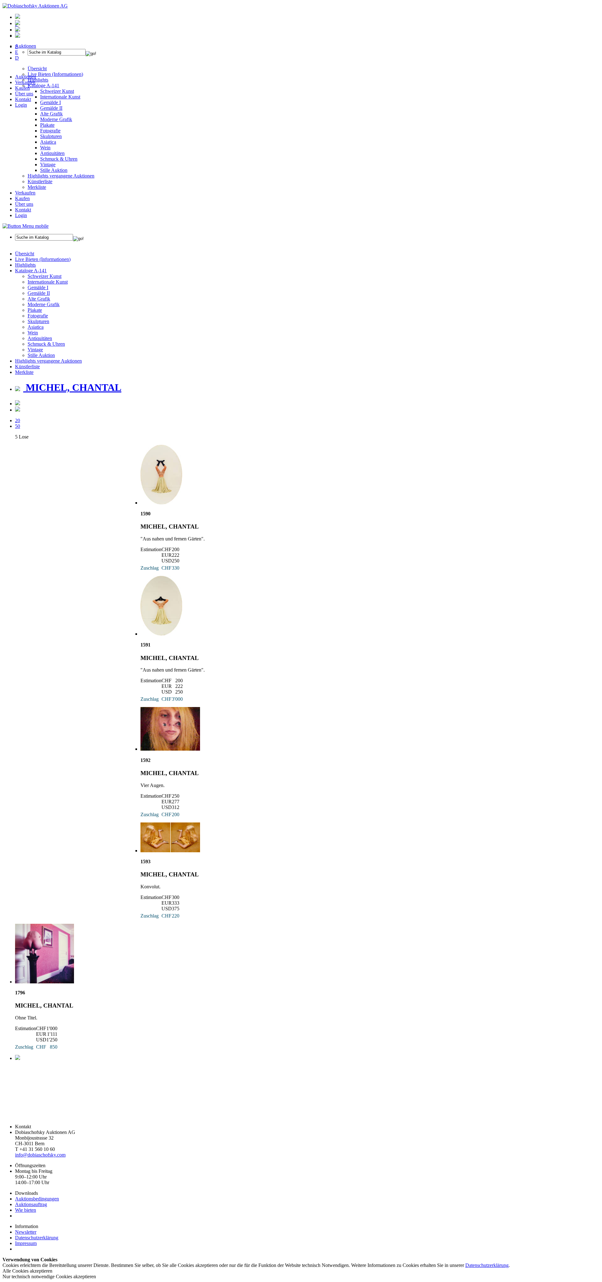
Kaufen (22, 88)
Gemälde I (38, 287)
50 (17, 426)
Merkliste (37, 187)
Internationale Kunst (48, 282)
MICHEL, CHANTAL (72, 387)
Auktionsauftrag (31, 1204)
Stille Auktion (53, 170)
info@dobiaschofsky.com (40, 1154)
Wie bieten (25, 1210)
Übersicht (24, 253)
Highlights (25, 265)
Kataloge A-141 (31, 270)
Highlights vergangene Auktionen (61, 175)
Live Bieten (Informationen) (43, 259)
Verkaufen (25, 82)
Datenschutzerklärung (36, 1237)
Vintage (47, 164)
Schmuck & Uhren (58, 159)
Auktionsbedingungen (37, 1198)
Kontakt (23, 99)
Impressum (26, 1243)
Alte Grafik (51, 113)
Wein (45, 147)
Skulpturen (51, 136)
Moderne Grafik (56, 119)
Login (21, 105)
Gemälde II (51, 108)
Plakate (47, 125)
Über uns (24, 93)
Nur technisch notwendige (49, 1276)
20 (17, 420)
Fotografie (50, 130)
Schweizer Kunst (44, 276)
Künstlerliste (40, 181)
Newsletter (25, 1232)
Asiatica (48, 142)
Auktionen (25, 76)
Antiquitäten (52, 153)
